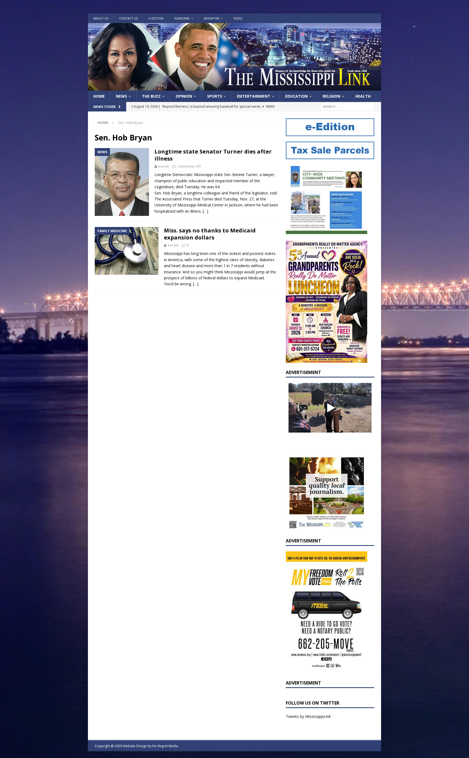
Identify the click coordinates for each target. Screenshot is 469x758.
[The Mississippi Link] (234, 87)
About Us (100, 18)
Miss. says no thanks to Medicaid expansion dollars (210, 234)
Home (99, 96)
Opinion (184, 96)
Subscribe (182, 18)
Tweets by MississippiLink (308, 716)
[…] (205, 211)
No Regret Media (165, 746)
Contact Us (128, 18)
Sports (214, 96)
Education (296, 96)
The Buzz (151, 96)
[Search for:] (347, 106)
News (121, 96)
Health (362, 96)
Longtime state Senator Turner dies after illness (213, 155)
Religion (331, 96)
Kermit (163, 166)
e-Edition (156, 18)
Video (237, 18)
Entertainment (253, 96)
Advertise (211, 18)
